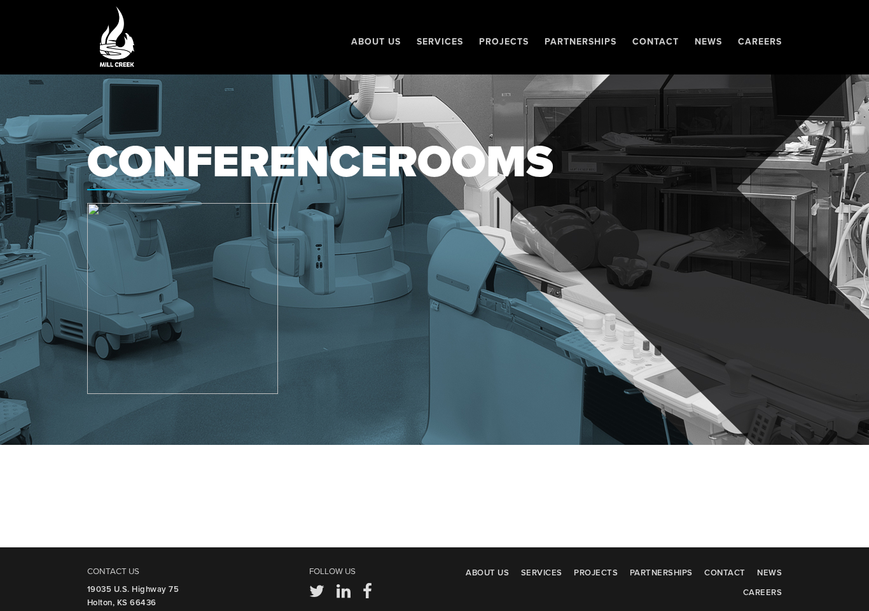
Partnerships (580, 41)
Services (440, 41)
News (708, 41)
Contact (655, 41)
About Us (376, 41)
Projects (504, 41)
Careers (760, 41)
